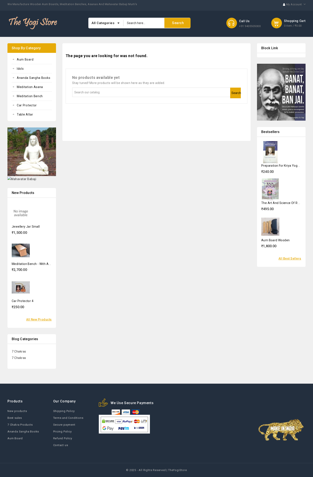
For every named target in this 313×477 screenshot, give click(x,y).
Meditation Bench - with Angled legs (38, 264)
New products (17, 411)
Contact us (60, 445)
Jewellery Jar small (26, 226)
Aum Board (25, 59)
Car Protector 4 (22, 301)
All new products (39, 319)
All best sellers (290, 258)
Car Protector (27, 105)
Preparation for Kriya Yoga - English (286, 165)
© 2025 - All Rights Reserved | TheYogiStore (156, 470)
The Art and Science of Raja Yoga (285, 203)
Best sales (14, 417)
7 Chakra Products (20, 424)
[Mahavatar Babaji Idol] (31, 151)
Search (236, 93)
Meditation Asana (30, 87)
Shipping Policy (64, 411)
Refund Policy (62, 438)
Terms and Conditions (68, 417)
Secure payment (64, 424)
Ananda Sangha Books (33, 78)
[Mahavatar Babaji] (21, 179)
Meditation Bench (30, 96)
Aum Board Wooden (275, 240)
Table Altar (25, 114)
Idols (20, 68)
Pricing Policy (62, 431)
